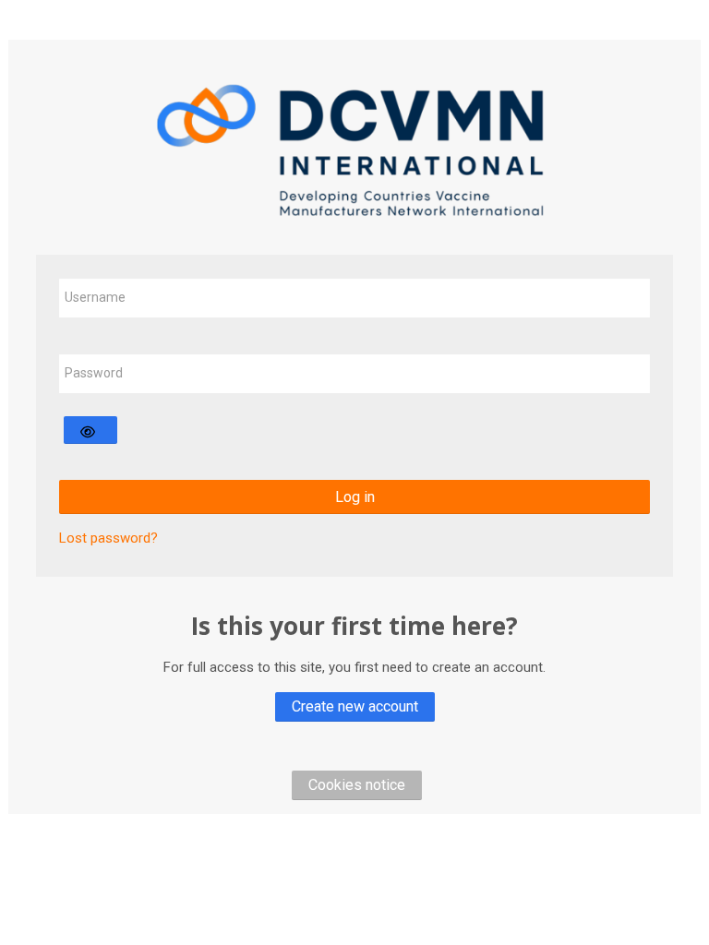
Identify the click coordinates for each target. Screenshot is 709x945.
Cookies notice (356, 785)
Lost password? (108, 538)
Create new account (355, 706)
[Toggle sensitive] (90, 430)
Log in (355, 497)
